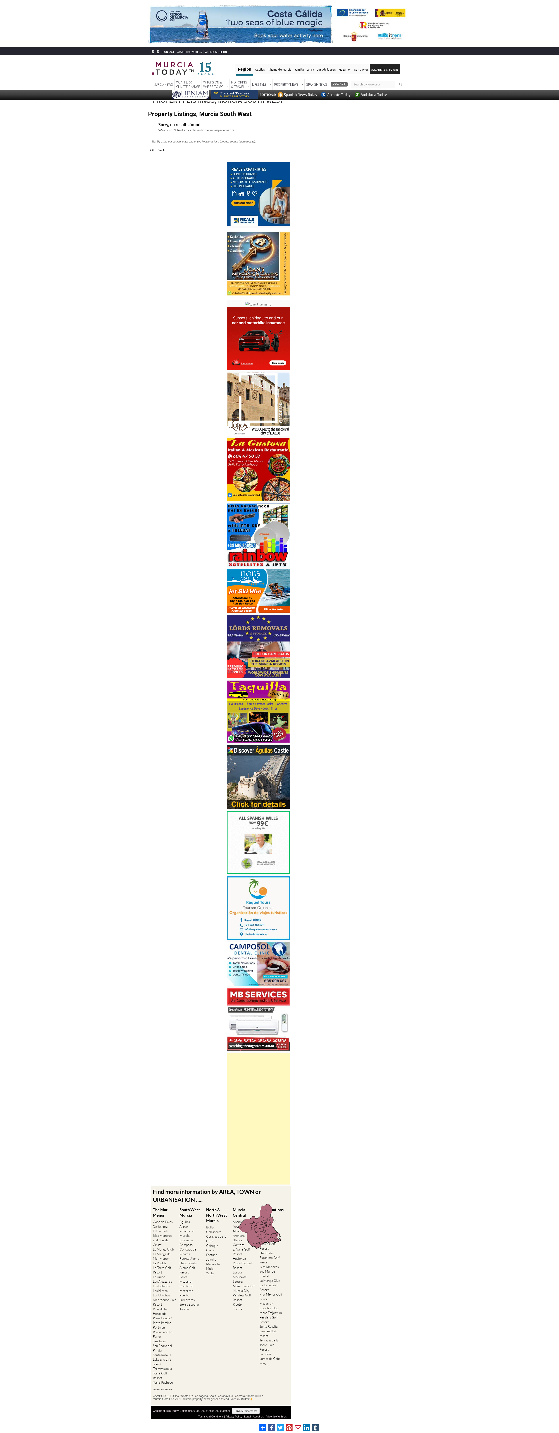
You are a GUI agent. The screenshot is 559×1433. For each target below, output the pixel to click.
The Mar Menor (160, 1212)
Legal (247, 1416)
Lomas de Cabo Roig (270, 1361)
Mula (209, 1268)
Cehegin (212, 1246)
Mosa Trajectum (244, 1286)
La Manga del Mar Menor (162, 1256)
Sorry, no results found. (180, 125)
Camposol (186, 1245)
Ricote (237, 1304)
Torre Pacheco (163, 1382)
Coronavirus (225, 1396)
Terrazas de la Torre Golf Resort (162, 1373)
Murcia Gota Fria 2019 (167, 1399)
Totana (184, 1309)
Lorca (310, 69)
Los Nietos (160, 1291)
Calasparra (213, 1232)
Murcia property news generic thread (206, 1399)
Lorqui (237, 1272)
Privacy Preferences (246, 1410)
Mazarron (186, 1281)
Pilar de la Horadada (160, 1311)
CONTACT (168, 52)
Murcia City (241, 1291)
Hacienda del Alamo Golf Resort (188, 1267)
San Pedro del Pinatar (162, 1348)
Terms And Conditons (211, 1416)
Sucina (237, 1309)
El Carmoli (160, 1231)
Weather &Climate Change (188, 84)
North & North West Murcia (216, 1215)
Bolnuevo (186, 1240)
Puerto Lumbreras (187, 1297)
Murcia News (163, 84)
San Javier (361, 69)
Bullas (210, 1227)
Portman (159, 1327)
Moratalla (213, 1264)
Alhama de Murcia (279, 69)
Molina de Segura (240, 1279)
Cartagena (160, 1226)
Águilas (260, 69)
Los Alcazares (162, 1281)
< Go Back (157, 150)
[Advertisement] (258, 1119)
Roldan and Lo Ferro (162, 1334)
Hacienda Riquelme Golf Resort (243, 1263)
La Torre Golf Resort (162, 1270)
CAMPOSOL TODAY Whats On (173, 1396)
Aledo (183, 1226)
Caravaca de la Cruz (216, 1238)
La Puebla (159, 1263)
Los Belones (161, 1286)
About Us (258, 1416)
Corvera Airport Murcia (249, 1396)
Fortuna (211, 1255)
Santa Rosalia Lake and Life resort (162, 1359)
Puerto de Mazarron (186, 1288)
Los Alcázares (326, 69)
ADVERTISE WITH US (189, 52)
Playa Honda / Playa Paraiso (162, 1320)
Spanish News (316, 84)
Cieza (210, 1250)
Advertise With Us (276, 1416)
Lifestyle (259, 84)
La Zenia (265, 1354)
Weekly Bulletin (240, 1399)
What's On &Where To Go (213, 84)
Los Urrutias (161, 1295)
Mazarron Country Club (268, 1305)
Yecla (210, 1273)
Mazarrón (345, 69)
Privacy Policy (234, 1416)
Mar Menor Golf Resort (164, 1302)
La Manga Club (163, 1249)
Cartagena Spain (205, 1396)
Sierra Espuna (189, 1304)
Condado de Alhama (187, 1251)
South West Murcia (189, 1212)
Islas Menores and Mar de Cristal (162, 1240)
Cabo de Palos (163, 1222)
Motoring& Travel (239, 84)
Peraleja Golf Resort (242, 1297)
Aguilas (184, 1222)
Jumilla (299, 69)
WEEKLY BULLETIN (216, 52)
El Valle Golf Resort (241, 1251)
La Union (159, 1277)
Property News (286, 84)
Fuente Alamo (189, 1258)
